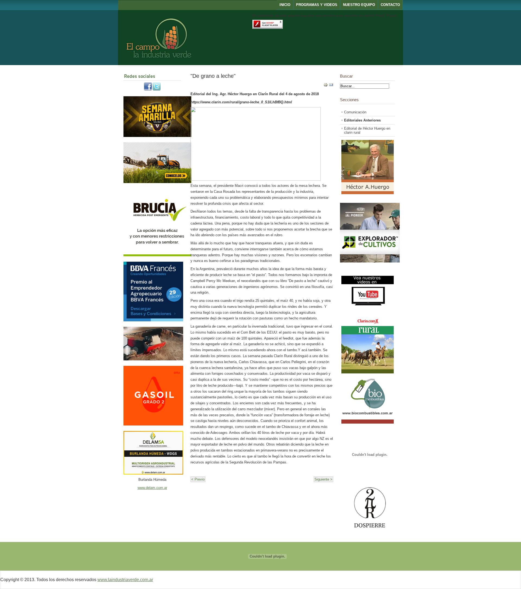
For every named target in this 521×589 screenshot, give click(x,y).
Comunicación (355, 112)
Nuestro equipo (359, 5)
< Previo (198, 479)
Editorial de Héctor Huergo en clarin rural (367, 130)
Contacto (390, 5)
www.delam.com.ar (152, 488)
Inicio (284, 5)
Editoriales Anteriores (362, 120)
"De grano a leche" (213, 76)
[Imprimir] (325, 86)
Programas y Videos (316, 5)
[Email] (331, 86)
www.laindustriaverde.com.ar (125, 579)
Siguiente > (323, 479)
